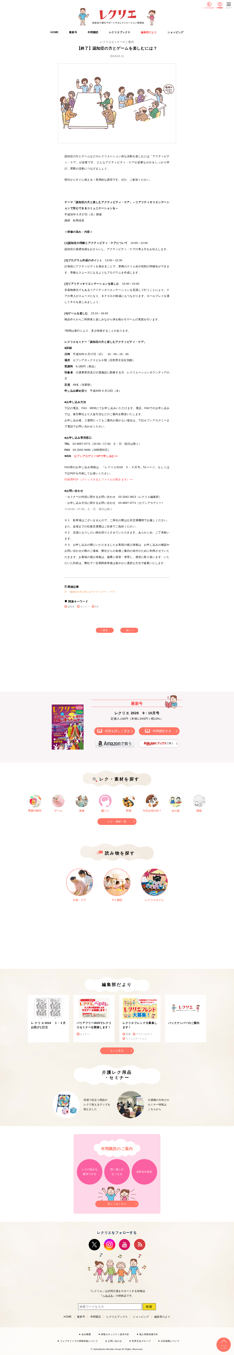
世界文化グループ (141, 1341)
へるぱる (107, 1295)
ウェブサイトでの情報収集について (79, 1341)
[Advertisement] (90, 665)
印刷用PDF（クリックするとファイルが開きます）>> (98, 479)
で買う (170, 743)
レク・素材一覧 (117, 821)
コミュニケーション (136, 1038)
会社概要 (86, 1334)
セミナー (85, 606)
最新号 (73, 32)
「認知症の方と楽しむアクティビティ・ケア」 (92, 591)
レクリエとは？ (209, 8)
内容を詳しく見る (117, 731)
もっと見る (117, 1050)
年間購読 (220, 8)
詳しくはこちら (117, 1203)
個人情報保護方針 (148, 1334)
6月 (97, 606)
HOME (54, 32)
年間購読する (162, 731)
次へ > (130, 630)
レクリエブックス (119, 32)
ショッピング (175, 32)
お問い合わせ (115, 1341)
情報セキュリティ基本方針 (115, 1334)
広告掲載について (170, 1341)
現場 (128, 1034)
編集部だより (149, 32)
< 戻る (104, 630)
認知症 (71, 606)
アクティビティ (144, 1034)
